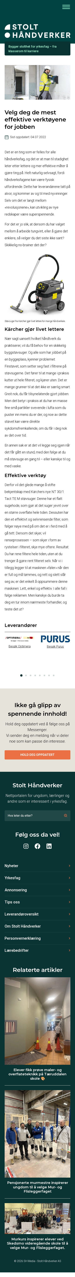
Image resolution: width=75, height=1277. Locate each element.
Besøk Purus (55, 646)
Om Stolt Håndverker (23, 926)
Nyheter (11, 865)
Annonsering (16, 890)
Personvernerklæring (23, 938)
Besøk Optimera (20, 646)
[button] (21, 675)
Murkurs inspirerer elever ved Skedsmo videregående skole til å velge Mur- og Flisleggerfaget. (37, 1243)
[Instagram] (25, 846)
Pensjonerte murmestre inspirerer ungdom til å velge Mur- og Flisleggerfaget (37, 1187)
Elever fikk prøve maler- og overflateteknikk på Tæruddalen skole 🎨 (37, 1074)
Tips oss (12, 902)
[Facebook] (37, 846)
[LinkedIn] (49, 846)
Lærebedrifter (17, 950)
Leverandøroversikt (21, 914)
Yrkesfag (12, 878)
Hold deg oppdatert (37, 755)
